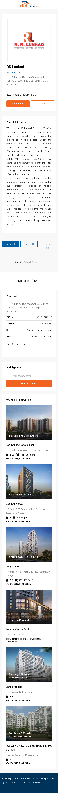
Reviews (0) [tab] (47, 246)
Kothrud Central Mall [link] (17, 629)
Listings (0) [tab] (10, 244)
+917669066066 (43, 323)
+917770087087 (43, 317)
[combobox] (33, 262)
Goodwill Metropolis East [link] (20, 445)
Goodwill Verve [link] (14, 503)
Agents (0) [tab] (29, 244)
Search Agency (29, 383)
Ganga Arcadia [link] (14, 686)
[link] (29, 422)
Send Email (18, 103)
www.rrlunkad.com (42, 336)
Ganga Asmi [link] (12, 566)
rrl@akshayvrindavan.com (38, 330)
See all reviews (14, 72)
